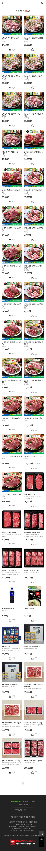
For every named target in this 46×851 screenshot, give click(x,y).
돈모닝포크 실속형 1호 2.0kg (11, 762)
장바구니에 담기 (10, 49)
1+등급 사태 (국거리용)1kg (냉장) (11, 268)
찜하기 (13, 49)
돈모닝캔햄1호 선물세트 (9, 686)
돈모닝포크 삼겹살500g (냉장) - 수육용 (11, 116)
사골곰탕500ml (29, 609)
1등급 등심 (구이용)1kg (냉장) (33, 419)
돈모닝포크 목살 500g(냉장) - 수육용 (11, 154)
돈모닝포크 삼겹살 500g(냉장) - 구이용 (34, 40)
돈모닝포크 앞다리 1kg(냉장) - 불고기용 (33, 268)
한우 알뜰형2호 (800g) (33, 496)
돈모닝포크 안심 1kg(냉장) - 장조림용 (33, 344)
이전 (3, 3)
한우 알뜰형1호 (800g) (12, 534)
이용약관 (25, 801)
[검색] (42, 3)
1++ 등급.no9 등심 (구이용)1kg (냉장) (11, 496)
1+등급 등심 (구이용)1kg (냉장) (33, 457)
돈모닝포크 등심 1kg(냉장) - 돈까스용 (33, 382)
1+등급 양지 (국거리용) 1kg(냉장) (11, 344)
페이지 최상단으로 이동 (41, 839)
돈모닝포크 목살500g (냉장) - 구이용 (11, 40)
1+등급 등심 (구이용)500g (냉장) (12, 457)
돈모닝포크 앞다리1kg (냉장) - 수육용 (33, 192)
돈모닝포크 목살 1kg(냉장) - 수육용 (33, 116)
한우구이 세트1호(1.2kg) (31, 571)
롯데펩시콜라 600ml (8, 609)
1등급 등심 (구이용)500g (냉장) (11, 419)
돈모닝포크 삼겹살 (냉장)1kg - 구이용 (11, 78)
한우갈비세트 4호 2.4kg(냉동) (33, 762)
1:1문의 (33, 801)
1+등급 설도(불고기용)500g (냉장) (33, 154)
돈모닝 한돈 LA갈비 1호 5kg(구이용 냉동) (11, 724)
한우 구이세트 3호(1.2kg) (33, 534)
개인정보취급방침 (16, 801)
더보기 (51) (23, 783)
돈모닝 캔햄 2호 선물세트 (32, 647)
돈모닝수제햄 (12, 648)
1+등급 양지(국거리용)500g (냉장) (11, 306)
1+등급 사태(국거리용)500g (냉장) (11, 230)
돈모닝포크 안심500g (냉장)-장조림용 (11, 382)
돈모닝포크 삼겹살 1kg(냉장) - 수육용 (33, 78)
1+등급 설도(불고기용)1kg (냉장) (11, 192)
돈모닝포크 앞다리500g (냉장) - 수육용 (34, 230)
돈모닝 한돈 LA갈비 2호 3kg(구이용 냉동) (33, 686)
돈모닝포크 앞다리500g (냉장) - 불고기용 (34, 306)
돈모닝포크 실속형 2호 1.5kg (34, 724)
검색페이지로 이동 (41, 833)
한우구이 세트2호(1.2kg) (11, 572)
